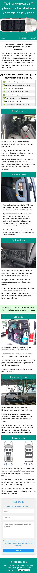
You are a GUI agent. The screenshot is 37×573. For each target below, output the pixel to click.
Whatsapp (8, 104)
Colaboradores (24, 570)
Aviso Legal (12, 570)
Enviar (18, 550)
